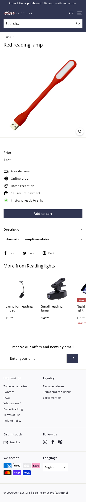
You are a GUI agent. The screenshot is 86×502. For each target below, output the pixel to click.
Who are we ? (12, 403)
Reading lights (41, 266)
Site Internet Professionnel (50, 492)
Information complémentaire (26, 239)
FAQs (7, 398)
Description (13, 229)
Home (7, 36)
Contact (9, 392)
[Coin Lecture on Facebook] (53, 442)
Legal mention (52, 398)
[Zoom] (80, 131)
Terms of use (12, 415)
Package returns (53, 386)
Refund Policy (13, 421)
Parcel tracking (13, 409)
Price (7, 152)
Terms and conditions (57, 392)
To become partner (16, 386)
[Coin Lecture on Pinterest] (60, 442)
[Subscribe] (72, 358)
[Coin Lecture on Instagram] (45, 442)
